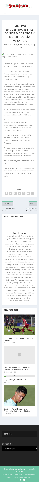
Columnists (18, 475)
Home (4, 475)
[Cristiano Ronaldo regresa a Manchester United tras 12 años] (19, 395)
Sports (19, 47)
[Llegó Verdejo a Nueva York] (19, 376)
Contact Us (28, 477)
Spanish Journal (17, 45)
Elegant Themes (19, 469)
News (10, 475)
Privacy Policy (18, 477)
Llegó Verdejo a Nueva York (15, 380)
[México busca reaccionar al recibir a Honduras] (19, 325)
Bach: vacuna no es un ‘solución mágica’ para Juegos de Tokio (17, 368)
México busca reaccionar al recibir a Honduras (18, 339)
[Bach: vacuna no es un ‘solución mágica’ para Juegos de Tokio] (19, 355)
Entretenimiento (29, 475)
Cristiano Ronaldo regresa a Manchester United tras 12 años (17, 410)
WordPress (20, 471)
